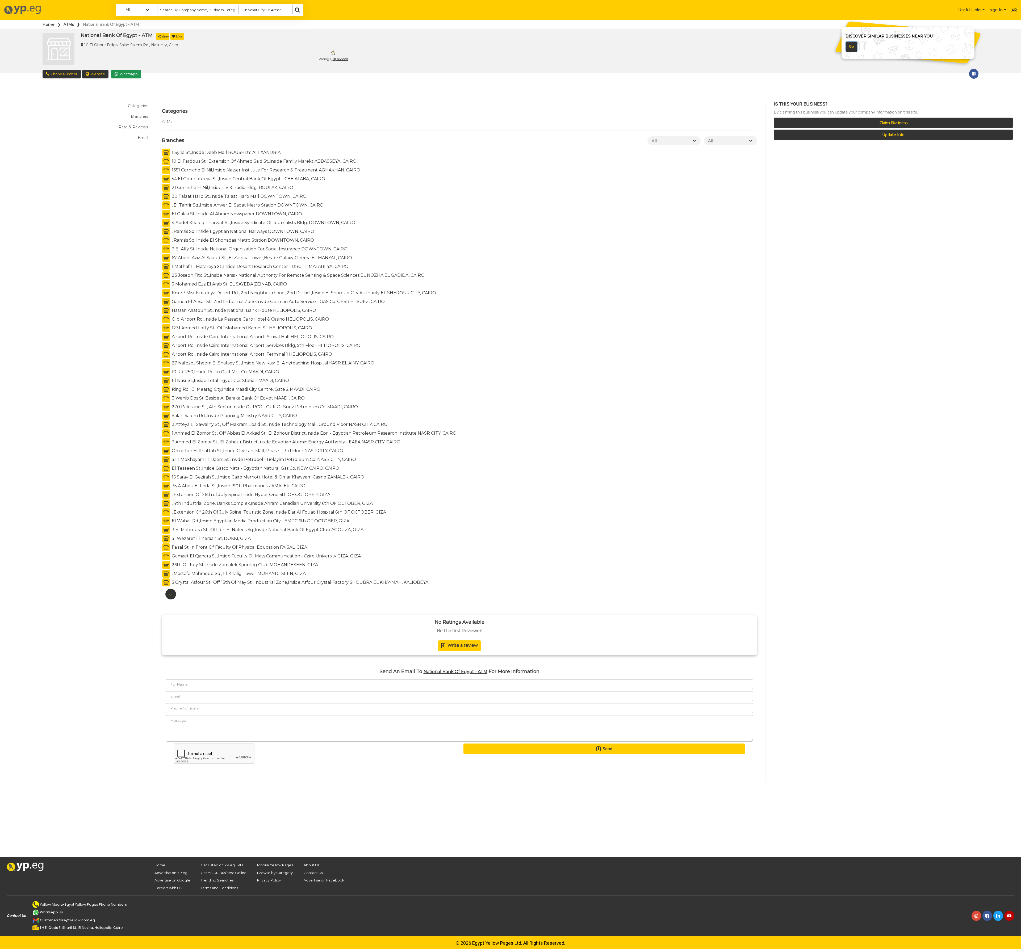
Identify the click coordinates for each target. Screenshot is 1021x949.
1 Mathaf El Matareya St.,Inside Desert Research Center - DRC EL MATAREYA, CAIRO (260, 266)
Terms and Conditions (219, 888)
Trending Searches (217, 880)
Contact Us (313, 873)
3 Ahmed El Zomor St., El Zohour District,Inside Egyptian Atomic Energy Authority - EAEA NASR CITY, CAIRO (285, 441)
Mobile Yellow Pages (275, 865)
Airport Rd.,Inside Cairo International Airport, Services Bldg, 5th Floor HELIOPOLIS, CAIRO (266, 345)
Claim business (893, 122)
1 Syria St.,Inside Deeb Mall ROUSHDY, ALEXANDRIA (226, 152)
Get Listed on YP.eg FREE (222, 865)
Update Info (893, 134)
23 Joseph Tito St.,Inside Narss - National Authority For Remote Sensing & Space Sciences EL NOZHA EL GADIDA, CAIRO (298, 275)
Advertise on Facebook (324, 880)
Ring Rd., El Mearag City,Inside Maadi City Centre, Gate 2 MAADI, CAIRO (245, 389)
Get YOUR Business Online (223, 873)
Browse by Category (275, 873)
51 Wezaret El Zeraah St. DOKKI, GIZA (211, 538)
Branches (139, 116)
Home (49, 24)
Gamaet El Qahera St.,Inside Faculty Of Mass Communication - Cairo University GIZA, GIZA (266, 556)
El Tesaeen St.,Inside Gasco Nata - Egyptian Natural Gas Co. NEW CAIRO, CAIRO (255, 468)
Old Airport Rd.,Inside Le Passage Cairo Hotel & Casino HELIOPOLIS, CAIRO (250, 319)
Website (98, 74)
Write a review (462, 645)
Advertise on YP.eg (170, 873)
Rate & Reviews (133, 127)
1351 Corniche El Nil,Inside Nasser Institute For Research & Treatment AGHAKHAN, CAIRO (265, 170)
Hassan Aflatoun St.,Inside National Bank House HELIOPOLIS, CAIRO (243, 310)
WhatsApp (129, 74)
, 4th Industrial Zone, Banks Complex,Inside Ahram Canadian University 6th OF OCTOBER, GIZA (272, 503)
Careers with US (168, 888)
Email (143, 137)
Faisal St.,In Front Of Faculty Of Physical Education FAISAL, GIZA (239, 547)
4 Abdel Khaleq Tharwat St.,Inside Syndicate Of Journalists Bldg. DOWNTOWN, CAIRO (263, 222)
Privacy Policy (269, 880)
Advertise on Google (172, 880)
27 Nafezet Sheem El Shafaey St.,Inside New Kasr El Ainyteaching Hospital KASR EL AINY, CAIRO (272, 363)
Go (851, 46)
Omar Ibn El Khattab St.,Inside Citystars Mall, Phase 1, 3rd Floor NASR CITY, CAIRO (257, 450)
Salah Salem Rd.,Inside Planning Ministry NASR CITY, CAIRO (234, 415)
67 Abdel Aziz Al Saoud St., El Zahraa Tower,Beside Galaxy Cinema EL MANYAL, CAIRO (261, 257)
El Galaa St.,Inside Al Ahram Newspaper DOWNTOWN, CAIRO (236, 213)
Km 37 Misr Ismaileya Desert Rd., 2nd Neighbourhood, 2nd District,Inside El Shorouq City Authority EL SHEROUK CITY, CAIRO (303, 292)
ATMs (69, 24)
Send (607, 748)
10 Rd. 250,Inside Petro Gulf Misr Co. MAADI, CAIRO (225, 371)
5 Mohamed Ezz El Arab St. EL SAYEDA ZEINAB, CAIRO (229, 284)
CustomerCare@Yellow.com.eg (67, 920)
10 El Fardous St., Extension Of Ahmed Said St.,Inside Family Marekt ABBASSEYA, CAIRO (264, 161)
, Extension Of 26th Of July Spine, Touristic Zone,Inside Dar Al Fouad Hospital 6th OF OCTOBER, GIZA (278, 512)
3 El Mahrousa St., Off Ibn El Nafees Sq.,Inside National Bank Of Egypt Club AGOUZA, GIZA (267, 529)
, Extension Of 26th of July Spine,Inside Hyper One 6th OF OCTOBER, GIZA (250, 494)
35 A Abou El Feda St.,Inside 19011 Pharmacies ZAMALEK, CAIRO (238, 485)
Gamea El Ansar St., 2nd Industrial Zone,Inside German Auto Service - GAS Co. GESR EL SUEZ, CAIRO (278, 301)
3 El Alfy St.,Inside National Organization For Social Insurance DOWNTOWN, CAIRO (259, 248)
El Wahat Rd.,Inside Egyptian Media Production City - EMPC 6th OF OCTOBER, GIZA (260, 520)
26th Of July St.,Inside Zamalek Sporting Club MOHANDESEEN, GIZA (244, 564)
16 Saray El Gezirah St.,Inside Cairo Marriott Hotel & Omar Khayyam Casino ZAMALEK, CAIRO (267, 477)
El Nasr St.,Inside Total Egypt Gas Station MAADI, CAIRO (230, 380)
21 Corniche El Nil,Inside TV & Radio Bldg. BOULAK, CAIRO (232, 187)
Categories (138, 105)
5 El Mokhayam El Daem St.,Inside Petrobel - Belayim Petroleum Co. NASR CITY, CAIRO (263, 459)
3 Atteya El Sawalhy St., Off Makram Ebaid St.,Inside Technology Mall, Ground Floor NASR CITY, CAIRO (279, 424)
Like (179, 36)
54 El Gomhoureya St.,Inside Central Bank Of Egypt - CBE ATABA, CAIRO (248, 178)
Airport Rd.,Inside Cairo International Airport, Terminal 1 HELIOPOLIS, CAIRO (251, 354)
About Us (311, 865)
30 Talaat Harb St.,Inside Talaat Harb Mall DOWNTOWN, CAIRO (239, 196)
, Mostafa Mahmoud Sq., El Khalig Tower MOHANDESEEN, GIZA (238, 573)
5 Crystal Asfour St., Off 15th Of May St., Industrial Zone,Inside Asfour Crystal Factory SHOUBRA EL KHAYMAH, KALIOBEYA (299, 582)
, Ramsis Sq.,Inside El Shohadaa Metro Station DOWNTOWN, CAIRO (242, 240)
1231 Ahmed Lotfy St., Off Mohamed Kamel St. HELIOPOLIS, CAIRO (241, 327)
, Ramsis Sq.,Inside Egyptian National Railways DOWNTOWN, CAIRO (242, 231)
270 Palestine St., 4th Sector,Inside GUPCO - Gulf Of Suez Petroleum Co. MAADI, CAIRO (264, 406)
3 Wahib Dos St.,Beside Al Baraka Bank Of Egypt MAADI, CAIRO (238, 398)
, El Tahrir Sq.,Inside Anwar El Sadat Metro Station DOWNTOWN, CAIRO (247, 205)
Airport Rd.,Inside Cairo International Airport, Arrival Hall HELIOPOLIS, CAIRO (252, 336)
